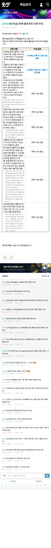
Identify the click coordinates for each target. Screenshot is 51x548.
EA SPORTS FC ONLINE (6, 4)
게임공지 (25, 5)
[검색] (47, 476)
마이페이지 (41, 4)
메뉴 (47, 4)
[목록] (5, 257)
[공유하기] (11, 257)
